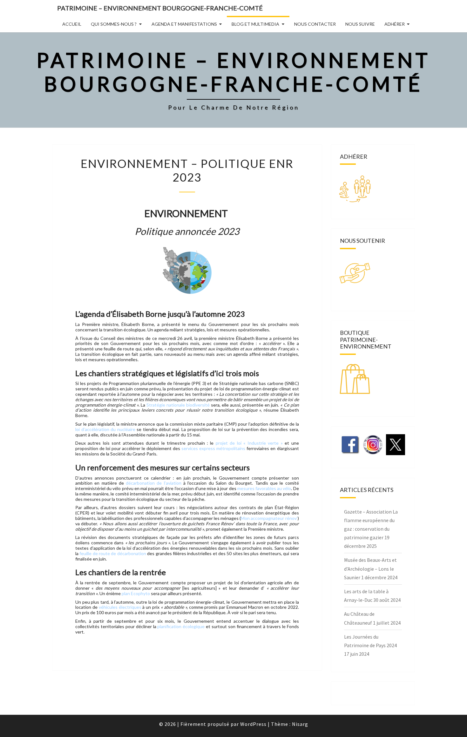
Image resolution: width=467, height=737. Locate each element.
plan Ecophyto (136, 593)
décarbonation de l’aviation (154, 483)
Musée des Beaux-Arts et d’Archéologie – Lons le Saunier (370, 568)
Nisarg (300, 724)
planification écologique (181, 626)
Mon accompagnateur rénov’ (269, 518)
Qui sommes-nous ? (114, 24)
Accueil (71, 24)
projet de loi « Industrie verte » (249, 443)
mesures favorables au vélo (264, 488)
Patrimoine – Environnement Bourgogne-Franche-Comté (160, 8)
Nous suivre (360, 24)
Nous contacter (315, 24)
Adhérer (394, 24)
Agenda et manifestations (184, 24)
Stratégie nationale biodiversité (178, 405)
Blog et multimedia (255, 24)
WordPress (253, 724)
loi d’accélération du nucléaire (105, 429)
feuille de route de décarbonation (112, 553)
